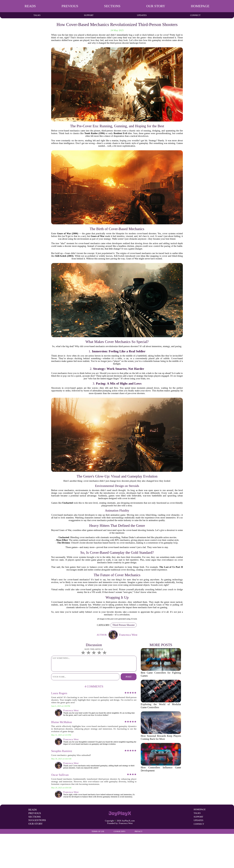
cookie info (119, 831)
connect (195, 15)
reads (30, 6)
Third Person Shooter (123, 625)
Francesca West (126, 823)
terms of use (98, 831)
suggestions (37, 820)
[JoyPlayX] (120, 813)
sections (112, 6)
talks (37, 15)
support (88, 15)
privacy (138, 831)
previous (70, 6)
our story (155, 6)
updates (142, 15)
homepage (200, 6)
